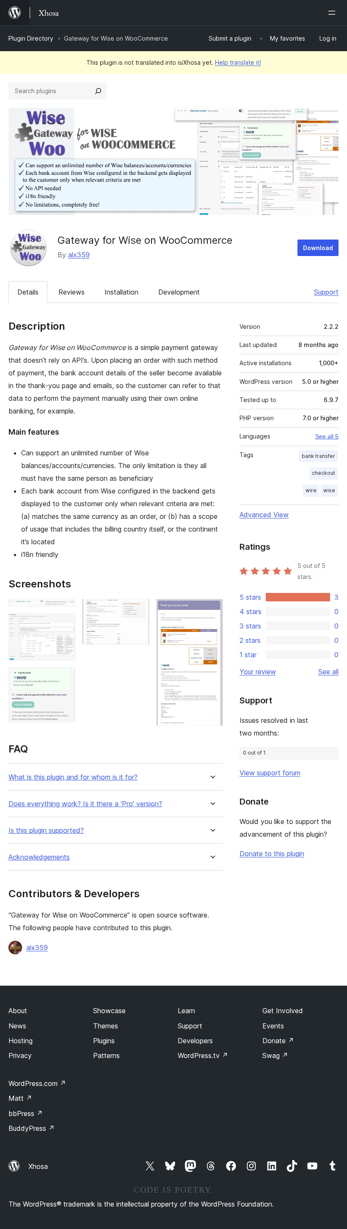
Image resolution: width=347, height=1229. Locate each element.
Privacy (20, 1055)
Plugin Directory (30, 38)
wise (329, 490)
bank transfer (318, 456)
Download (318, 247)
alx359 (79, 255)
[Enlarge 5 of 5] (211, 610)
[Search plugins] (98, 91)
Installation (121, 292)
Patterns (106, 1055)
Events (273, 1026)
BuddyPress (31, 1128)
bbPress (25, 1113)
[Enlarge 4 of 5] (138, 610)
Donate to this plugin (272, 853)
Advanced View (264, 514)
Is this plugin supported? (46, 831)
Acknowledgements (39, 857)
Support (326, 292)
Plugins (104, 1040)
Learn (186, 1010)
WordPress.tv (203, 1055)
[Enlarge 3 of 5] (64, 679)
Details (28, 292)
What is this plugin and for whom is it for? (73, 777)
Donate (278, 1040)
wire (311, 490)
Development (179, 292)
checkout (323, 473)
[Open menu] (333, 12)
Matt (20, 1098)
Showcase (109, 1010)
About (17, 1010)
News (17, 1026)
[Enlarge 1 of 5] (64, 610)
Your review (258, 671)
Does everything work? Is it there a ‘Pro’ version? (85, 804)
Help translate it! (238, 62)
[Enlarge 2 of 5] (64, 624)
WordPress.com (37, 1083)
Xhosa (38, 1166)
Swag (275, 1055)
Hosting (20, 1040)
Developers (195, 1040)
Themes (105, 1026)
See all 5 (327, 436)
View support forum (270, 773)
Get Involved (282, 1010)
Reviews (71, 292)
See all (328, 671)
